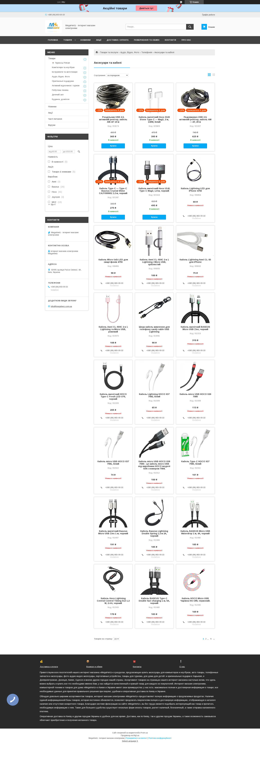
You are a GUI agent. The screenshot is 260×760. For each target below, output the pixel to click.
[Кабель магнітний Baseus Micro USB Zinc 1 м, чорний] (113, 512)
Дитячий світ (58, 94)
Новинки (85, 40)
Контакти (170, 40)
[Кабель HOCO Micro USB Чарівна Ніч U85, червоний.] (195, 579)
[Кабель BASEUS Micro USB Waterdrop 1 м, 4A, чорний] (195, 512)
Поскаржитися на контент (136, 738)
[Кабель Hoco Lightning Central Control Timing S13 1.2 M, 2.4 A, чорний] (113, 579)
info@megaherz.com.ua (61, 306)
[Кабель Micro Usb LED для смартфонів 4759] (113, 241)
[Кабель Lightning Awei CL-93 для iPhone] (195, 241)
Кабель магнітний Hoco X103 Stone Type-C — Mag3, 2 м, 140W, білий (154, 119)
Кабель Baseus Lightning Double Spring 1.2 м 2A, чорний (154, 533)
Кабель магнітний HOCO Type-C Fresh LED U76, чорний (113, 396)
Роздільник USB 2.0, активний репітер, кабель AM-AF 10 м (113, 119)
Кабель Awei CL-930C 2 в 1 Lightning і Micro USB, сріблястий (154, 262)
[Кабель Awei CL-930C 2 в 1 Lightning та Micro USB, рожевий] (113, 308)
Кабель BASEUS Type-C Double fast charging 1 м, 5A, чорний (154, 600)
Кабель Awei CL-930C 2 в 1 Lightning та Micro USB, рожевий (113, 329)
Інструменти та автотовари (64, 72)
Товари (67, 40)
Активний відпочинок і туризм (65, 85)
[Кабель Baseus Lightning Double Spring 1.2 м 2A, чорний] (154, 512)
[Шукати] (190, 27)
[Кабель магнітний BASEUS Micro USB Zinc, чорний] (195, 308)
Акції (98, 40)
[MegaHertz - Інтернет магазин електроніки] (53, 32)
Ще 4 (53, 204)
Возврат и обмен (94, 666)
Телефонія (146, 52)
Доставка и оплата (49, 666)
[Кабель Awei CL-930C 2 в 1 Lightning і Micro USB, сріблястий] (154, 241)
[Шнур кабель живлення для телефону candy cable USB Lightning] (154, 308)
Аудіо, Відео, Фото (129, 52)
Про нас (186, 40)
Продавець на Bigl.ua (130, 735)
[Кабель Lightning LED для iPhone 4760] (195, 169)
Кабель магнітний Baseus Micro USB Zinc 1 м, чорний (113, 532)
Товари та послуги (109, 52)
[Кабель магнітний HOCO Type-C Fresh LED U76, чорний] (113, 375)
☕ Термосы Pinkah (61, 63)
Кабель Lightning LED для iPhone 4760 (195, 189)
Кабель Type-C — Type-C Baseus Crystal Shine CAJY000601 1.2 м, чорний (113, 190)
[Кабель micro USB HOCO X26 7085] (195, 375)
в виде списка (213, 75)
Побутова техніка (60, 90)
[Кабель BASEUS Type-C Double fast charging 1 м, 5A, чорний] (154, 579)
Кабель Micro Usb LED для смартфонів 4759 (113, 260)
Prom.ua (144, 733)
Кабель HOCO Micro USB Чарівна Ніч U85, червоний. (195, 599)
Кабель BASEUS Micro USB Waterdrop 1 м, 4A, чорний (195, 532)
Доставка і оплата (117, 40)
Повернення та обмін (146, 40)
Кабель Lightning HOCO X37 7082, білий (154, 395)
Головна (53, 40)
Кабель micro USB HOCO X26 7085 (195, 395)
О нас (182, 666)
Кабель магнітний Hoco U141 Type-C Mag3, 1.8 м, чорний (154, 189)
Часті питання (55, 119)
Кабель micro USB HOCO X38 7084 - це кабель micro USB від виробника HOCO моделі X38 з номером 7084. (154, 465)
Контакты (137, 666)
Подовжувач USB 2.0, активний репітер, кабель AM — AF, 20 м (195, 119)
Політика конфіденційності (160, 738)
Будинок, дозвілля (60, 99)
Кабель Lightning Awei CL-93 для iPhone (195, 260)
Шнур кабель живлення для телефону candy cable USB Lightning (154, 329)
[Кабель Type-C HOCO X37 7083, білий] (195, 442)
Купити (113, 146)
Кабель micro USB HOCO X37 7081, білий (113, 462)
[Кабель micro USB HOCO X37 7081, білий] (113, 442)
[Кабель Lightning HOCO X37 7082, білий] (154, 375)
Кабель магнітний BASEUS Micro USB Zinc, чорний (195, 328)
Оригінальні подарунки (63, 81)
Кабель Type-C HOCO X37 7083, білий (195, 462)
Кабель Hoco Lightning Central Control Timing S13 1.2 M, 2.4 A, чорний (113, 600)
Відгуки (51, 125)
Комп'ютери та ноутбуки (63, 67)
